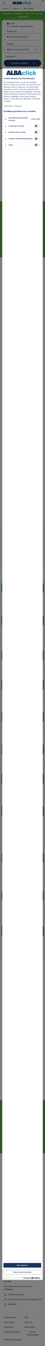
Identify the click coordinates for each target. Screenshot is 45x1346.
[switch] (37, 125)
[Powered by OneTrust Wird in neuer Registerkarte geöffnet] (32, 1278)
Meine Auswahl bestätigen (22, 1272)
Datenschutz (8, 106)
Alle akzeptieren (22, 1265)
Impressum (18, 106)
